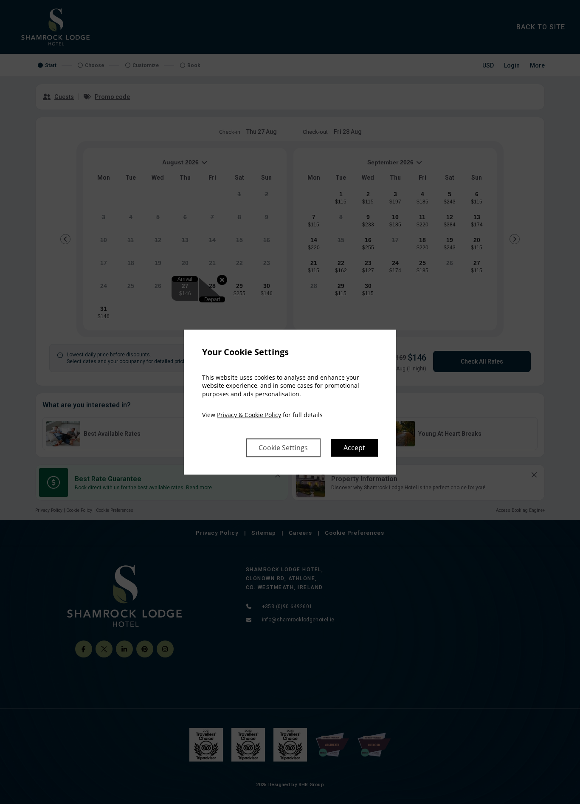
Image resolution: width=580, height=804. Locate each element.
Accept (354, 447)
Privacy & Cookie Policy (249, 415)
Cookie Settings (283, 447)
